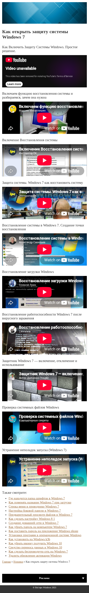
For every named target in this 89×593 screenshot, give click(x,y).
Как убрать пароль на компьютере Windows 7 (38, 527)
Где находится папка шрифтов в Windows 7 (37, 498)
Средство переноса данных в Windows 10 (35, 547)
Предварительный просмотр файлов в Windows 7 (40, 514)
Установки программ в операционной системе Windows (45, 535)
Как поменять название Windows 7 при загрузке (40, 502)
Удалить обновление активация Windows (35, 555)
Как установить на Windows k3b (29, 539)
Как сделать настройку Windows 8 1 (32, 518)
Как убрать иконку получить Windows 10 (35, 543)
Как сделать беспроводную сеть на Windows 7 (38, 551)
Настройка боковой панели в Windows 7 (35, 510)
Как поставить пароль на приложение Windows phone (43, 531)
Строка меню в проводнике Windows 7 (34, 506)
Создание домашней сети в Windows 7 (34, 523)
